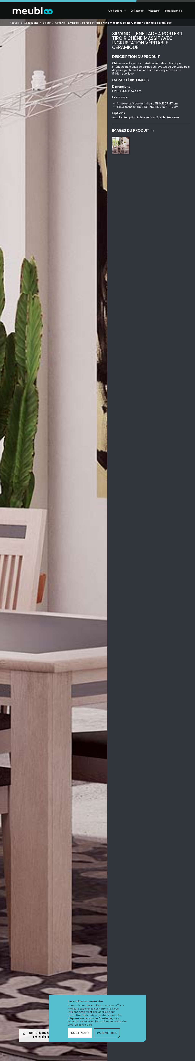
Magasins (154, 10)
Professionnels (173, 10)
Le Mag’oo (137, 10)
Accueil (14, 22)
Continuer (80, 1033)
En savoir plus (83, 1024)
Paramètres (107, 1033)
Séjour (47, 22)
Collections (115, 10)
